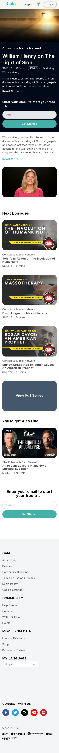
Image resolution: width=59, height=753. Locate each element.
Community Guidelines (16, 572)
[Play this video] (29, 443)
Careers (7, 611)
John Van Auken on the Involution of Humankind (28, 260)
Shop (5, 644)
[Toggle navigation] (3, 4)
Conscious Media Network (22, 48)
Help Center (9, 605)
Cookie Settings (12, 589)
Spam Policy (10, 583)
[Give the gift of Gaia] (38, 4)
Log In (50, 4)
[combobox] (20, 664)
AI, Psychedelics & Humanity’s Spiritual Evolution (24, 467)
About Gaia (9, 560)
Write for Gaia (11, 617)
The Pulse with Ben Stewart (19, 462)
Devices (7, 566)
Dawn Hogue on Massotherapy (24, 313)
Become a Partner (13, 650)
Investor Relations (13, 638)
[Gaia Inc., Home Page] (11, 4)
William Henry (10, 72)
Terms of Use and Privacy (18, 578)
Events (6, 622)
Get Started (29, 123)
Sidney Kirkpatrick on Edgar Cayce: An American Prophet (28, 366)
